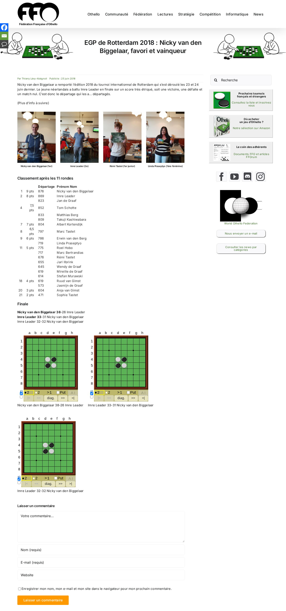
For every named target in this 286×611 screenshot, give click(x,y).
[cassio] (221, 93)
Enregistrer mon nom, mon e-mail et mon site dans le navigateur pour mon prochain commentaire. (97, 589)
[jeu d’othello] (221, 117)
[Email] (4, 36)
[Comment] (4, 44)
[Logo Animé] (241, 192)
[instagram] (260, 177)
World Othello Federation (241, 223)
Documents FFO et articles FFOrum (251, 155)
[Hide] (1, 52)
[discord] (247, 177)
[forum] (221, 146)
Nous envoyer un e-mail (241, 233)
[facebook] (221, 177)
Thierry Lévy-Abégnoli (34, 78)
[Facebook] (4, 27)
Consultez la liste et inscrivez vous (251, 104)
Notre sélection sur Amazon (251, 128)
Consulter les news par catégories (241, 248)
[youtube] (234, 177)
